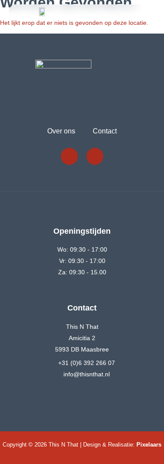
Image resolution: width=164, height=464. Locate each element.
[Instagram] (95, 156)
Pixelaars (148, 444)
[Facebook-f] (69, 156)
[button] (138, 11)
